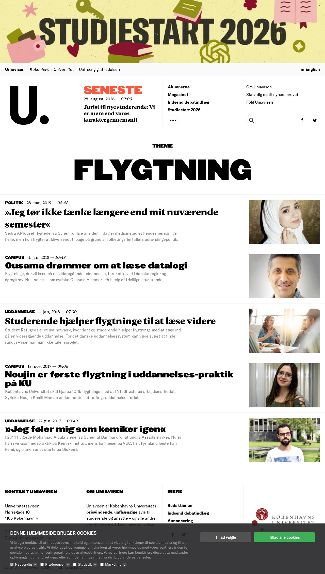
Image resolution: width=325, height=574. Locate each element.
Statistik (87, 564)
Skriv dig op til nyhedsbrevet (272, 94)
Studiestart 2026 (184, 109)
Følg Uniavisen (259, 102)
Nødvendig (25, 564)
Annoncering (180, 520)
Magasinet (178, 94)
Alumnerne (179, 86)
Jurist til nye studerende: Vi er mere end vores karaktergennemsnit (119, 113)
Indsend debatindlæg (188, 102)
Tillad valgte (226, 537)
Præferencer (57, 564)
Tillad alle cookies (284, 537)
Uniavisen (15, 69)
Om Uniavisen (259, 86)
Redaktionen (180, 505)
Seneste (113, 90)
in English (310, 69)
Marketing (115, 564)
